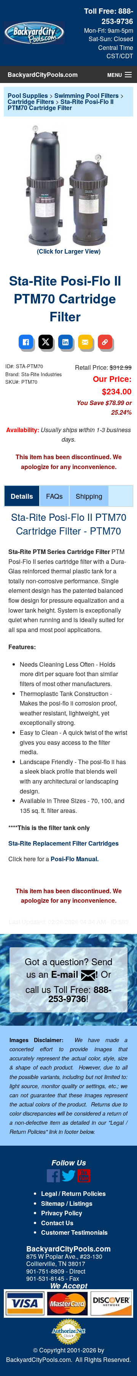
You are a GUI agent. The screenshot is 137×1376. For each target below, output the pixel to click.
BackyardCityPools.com (43, 74)
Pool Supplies (28, 95)
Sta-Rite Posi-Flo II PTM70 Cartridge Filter (60, 104)
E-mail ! (74, 973)
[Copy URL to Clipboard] (105, 342)
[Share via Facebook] (26, 342)
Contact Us (57, 1222)
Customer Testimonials (74, 1232)
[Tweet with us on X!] (69, 1180)
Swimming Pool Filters (86, 95)
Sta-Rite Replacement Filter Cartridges (63, 843)
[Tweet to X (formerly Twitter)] (45, 342)
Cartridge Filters (31, 101)
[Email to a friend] (85, 342)
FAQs (54, 496)
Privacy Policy (61, 1212)
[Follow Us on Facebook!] (53, 1180)
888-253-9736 (117, 15)
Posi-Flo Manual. (75, 858)
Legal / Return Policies (73, 1193)
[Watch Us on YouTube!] (84, 1180)
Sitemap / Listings (66, 1203)
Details (22, 496)
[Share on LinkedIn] (65, 342)
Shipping (89, 496)
